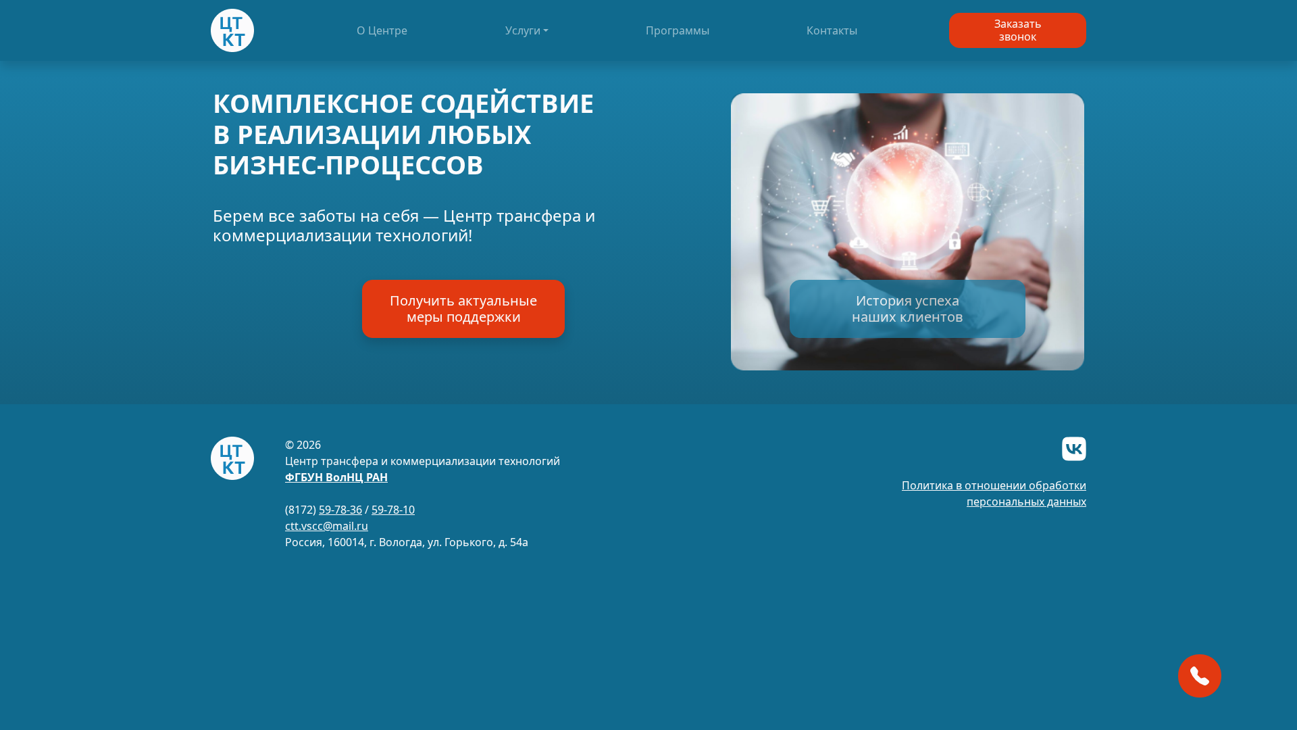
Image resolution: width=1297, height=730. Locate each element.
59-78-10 (393, 509)
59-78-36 (340, 509)
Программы (677, 30)
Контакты (832, 30)
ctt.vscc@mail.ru (326, 525)
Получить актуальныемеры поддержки (463, 308)
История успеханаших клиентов (907, 308)
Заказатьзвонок (1018, 30)
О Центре (382, 30)
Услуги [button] (522, 30)
